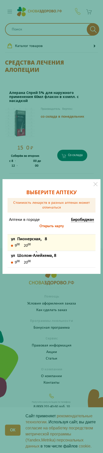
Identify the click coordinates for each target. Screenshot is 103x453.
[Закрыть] (95, 184)
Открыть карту (52, 226)
